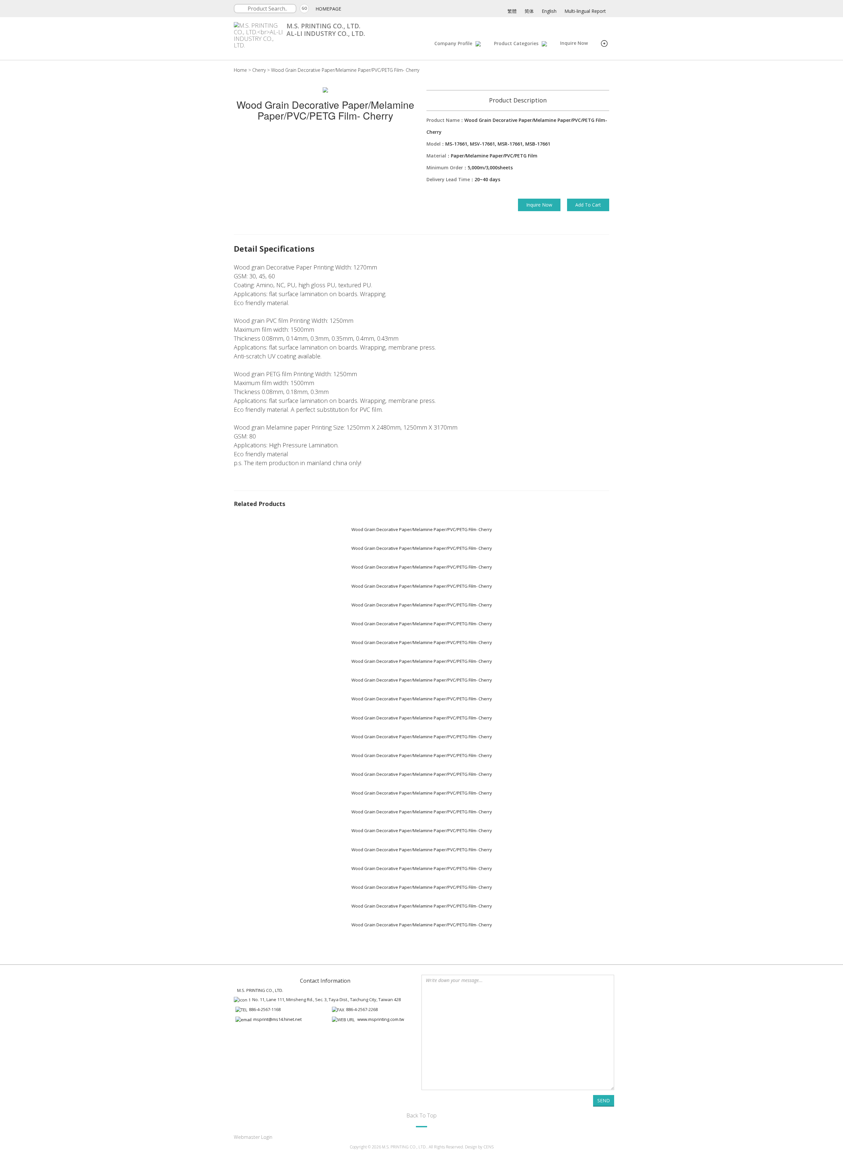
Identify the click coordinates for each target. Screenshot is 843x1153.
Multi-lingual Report (585, 11)
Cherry (259, 70)
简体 (529, 11)
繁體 (512, 11)
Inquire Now (574, 43)
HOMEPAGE (328, 9)
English (549, 11)
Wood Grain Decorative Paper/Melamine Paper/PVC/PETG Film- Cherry (345, 70)
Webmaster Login (253, 1137)
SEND (603, 1100)
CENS (488, 1147)
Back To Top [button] (421, 1115)
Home (240, 70)
